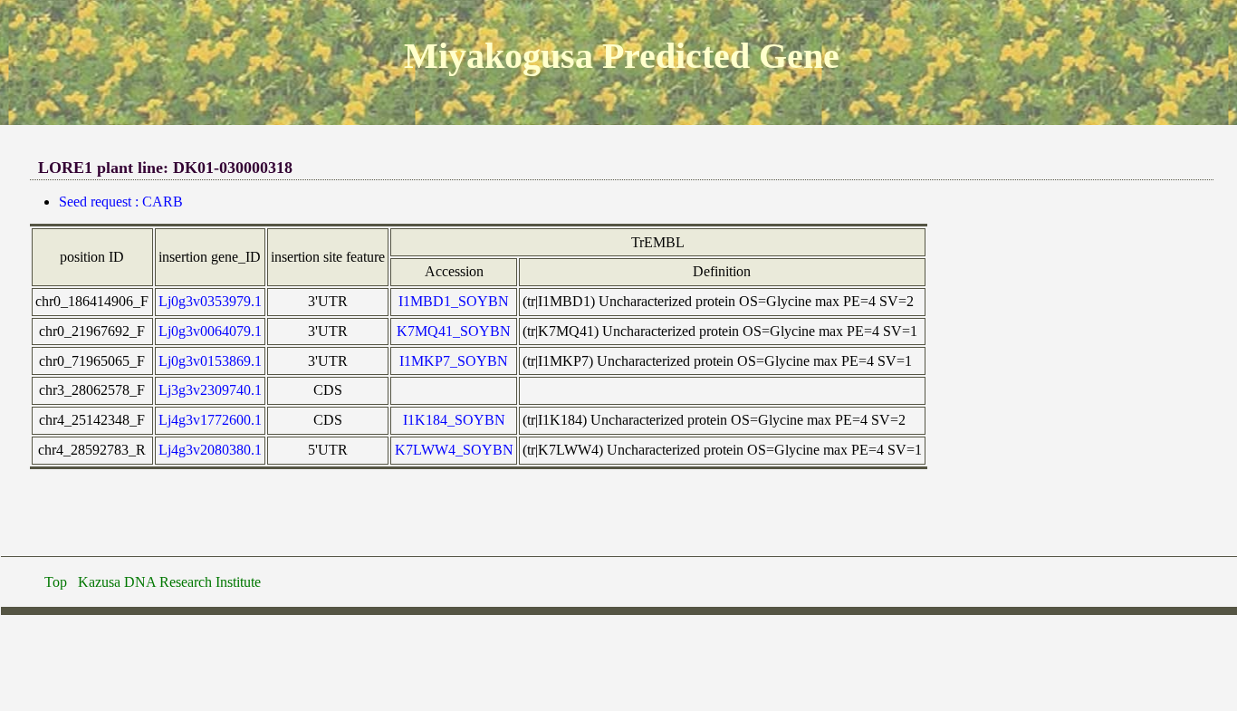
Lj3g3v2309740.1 (210, 390)
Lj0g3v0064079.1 (210, 331)
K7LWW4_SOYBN (454, 449)
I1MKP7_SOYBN (453, 361)
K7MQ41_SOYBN (454, 331)
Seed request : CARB (121, 201)
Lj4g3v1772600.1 (210, 420)
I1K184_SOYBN (454, 420)
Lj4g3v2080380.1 (210, 449)
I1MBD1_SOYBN (453, 301)
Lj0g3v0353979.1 (210, 301)
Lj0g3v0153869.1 (210, 361)
